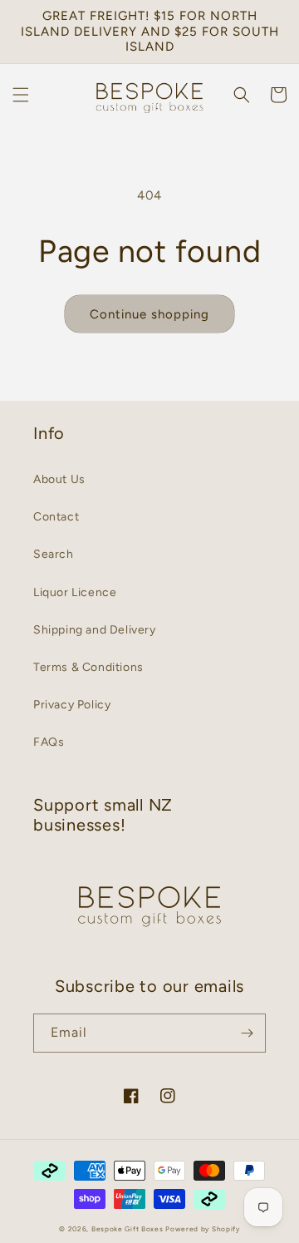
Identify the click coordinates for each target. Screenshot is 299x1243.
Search (53, 554)
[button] (20, 94)
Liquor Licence (74, 592)
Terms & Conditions (88, 667)
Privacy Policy (71, 705)
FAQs (48, 742)
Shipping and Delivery (94, 630)
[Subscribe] (246, 1033)
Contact (56, 517)
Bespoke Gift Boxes (127, 1229)
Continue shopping (149, 314)
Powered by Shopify (202, 1229)
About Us (59, 479)
